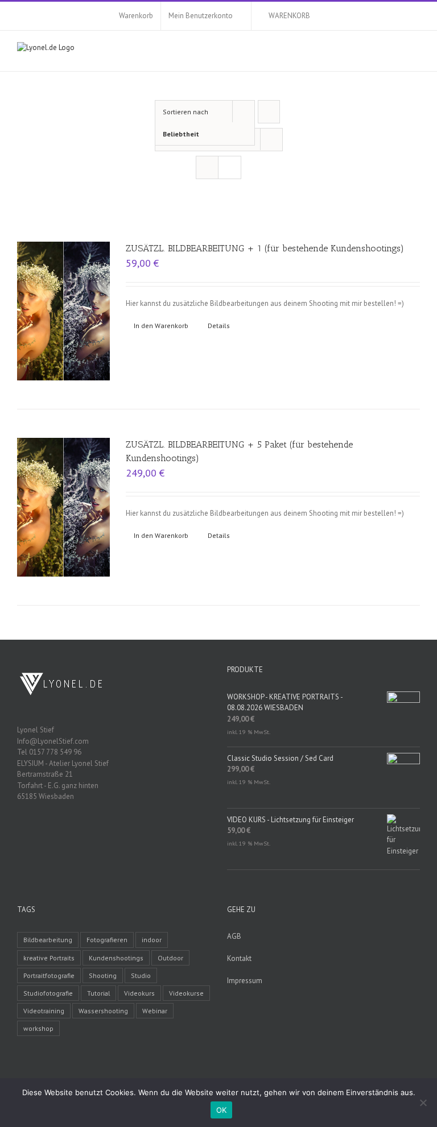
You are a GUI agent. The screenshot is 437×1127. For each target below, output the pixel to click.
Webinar (154, 1010)
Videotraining (43, 1010)
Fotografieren (106, 939)
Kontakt (239, 958)
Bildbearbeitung (47, 939)
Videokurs (139, 993)
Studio (141, 975)
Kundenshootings (116, 958)
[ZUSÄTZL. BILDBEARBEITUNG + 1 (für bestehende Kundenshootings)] (63, 311)
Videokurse (186, 993)
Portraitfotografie (49, 975)
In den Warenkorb (161, 325)
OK (221, 1109)
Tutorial (98, 993)
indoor (152, 939)
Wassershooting (103, 1010)
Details (219, 325)
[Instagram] (128, 835)
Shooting (103, 975)
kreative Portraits (49, 958)
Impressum (244, 980)
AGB (234, 936)
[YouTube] (113, 835)
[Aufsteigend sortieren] (269, 111)
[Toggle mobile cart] (394, 54)
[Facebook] (99, 835)
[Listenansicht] (229, 167)
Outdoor (170, 958)
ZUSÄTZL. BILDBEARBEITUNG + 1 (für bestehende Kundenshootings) (265, 248)
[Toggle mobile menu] (415, 54)
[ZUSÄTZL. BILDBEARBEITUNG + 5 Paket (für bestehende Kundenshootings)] (63, 507)
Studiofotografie (48, 993)
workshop (38, 1028)
